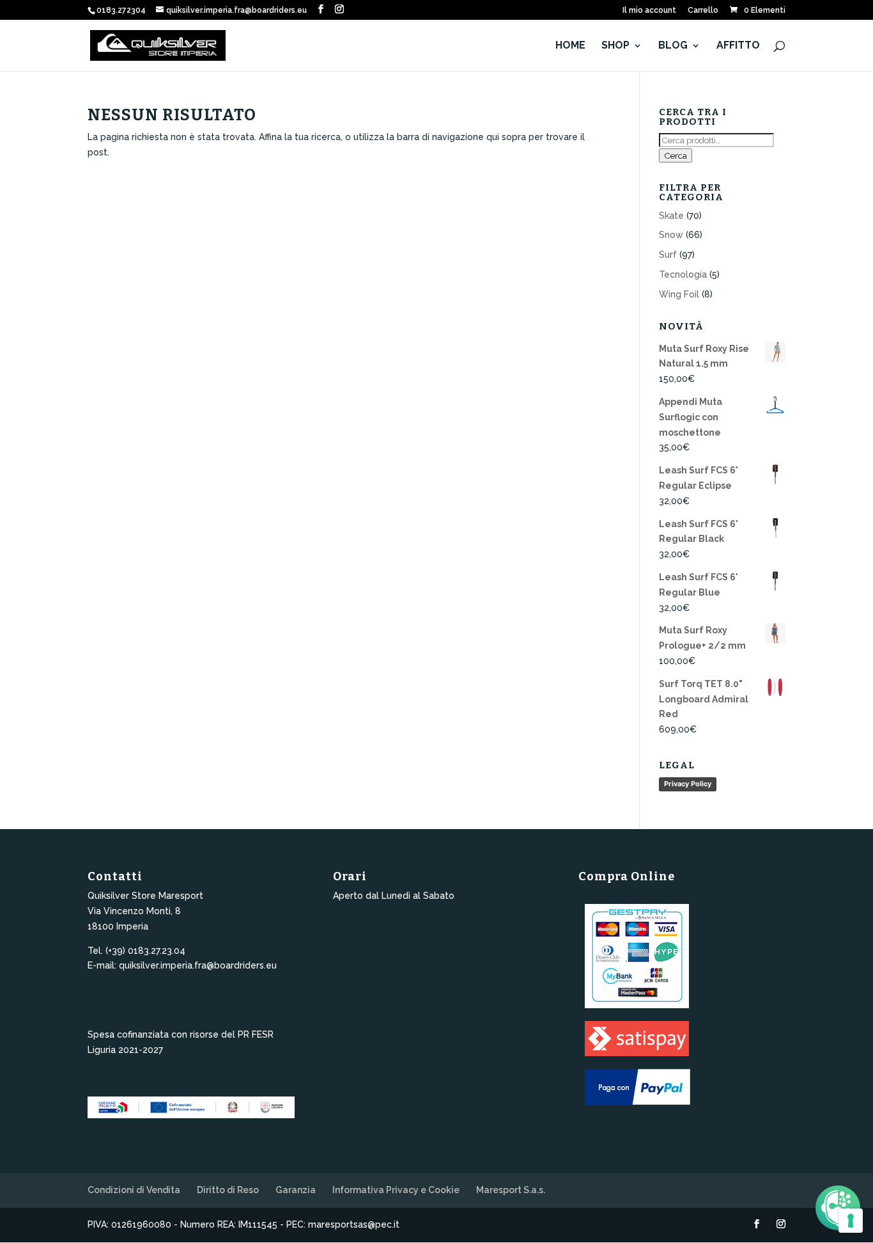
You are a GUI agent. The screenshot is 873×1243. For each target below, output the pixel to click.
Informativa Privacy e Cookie (396, 1190)
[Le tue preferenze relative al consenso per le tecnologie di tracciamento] (850, 1220)
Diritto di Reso (228, 1190)
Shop (615, 46)
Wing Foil (679, 294)
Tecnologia (683, 274)
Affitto (738, 46)
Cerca (675, 155)
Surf (668, 254)
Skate (671, 215)
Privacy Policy (687, 783)
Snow (671, 235)
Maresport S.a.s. (510, 1190)
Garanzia (295, 1190)
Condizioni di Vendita (134, 1190)
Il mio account (649, 10)
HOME (570, 46)
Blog (673, 46)
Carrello (703, 10)
